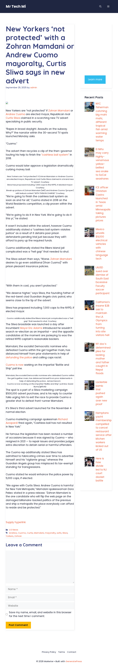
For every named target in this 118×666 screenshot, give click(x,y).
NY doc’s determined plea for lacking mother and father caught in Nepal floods (103, 358)
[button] (100, 6)
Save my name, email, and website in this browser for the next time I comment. (40, 614)
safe (59, 532)
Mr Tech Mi (16, 6)
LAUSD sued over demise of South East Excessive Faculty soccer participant (103, 280)
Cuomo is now (14, 365)
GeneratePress (74, 661)
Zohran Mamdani (59, 110)
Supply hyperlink (16, 522)
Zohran (18, 536)
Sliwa (65, 532)
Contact (71, 651)
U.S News (13, 529)
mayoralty (50, 532)
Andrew (13, 532)
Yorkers (9, 536)
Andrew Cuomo (15, 114)
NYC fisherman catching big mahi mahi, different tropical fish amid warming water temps (102, 122)
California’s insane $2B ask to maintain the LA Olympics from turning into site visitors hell (103, 318)
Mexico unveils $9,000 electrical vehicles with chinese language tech (102, 244)
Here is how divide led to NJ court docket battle (101, 469)
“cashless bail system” (55, 154)
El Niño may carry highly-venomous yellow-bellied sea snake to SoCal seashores (102, 164)
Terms (61, 651)
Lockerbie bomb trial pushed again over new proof (101, 393)
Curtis (30, 532)
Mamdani (39, 532)
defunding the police (19, 357)
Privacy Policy (49, 651)
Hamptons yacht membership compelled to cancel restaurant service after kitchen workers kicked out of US (104, 431)
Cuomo (22, 532)
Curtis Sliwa (13, 118)
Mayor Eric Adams (31, 328)
